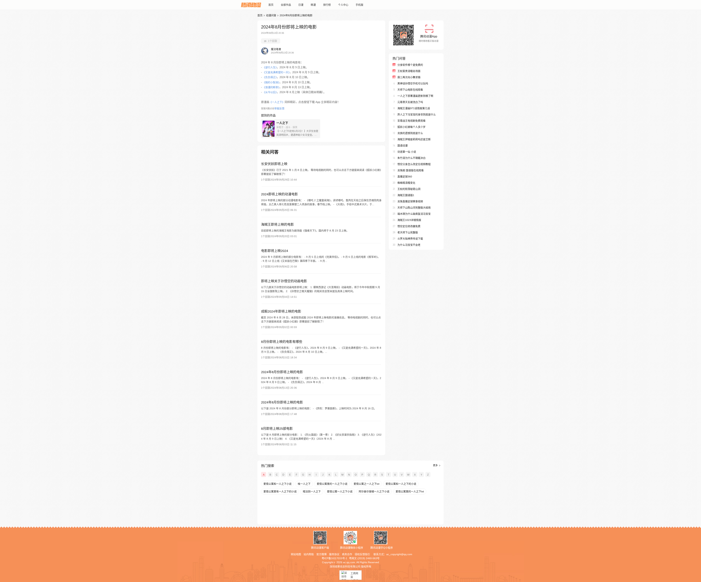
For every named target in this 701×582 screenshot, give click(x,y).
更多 (435, 465)
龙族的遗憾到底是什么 (410, 133)
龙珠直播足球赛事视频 (410, 201)
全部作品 (286, 4)
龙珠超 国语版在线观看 (410, 170)
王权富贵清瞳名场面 (408, 71)
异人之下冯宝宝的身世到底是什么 (416, 114)
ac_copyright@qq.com (399, 554)
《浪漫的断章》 (271, 87)
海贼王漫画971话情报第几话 (413, 108)
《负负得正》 (270, 77)
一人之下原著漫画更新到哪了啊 (415, 95)
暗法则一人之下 (312, 491)
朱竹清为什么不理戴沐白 (411, 157)
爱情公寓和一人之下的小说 (401, 483)
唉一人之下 (304, 483)
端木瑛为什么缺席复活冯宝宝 (414, 213)
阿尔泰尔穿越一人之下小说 (374, 491)
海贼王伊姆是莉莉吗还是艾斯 (414, 139)
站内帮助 (309, 554)
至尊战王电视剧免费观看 (411, 120)
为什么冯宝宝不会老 (408, 244)
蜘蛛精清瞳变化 (406, 182)
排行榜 (327, 4)
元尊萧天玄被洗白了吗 (410, 102)
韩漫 (313, 4)
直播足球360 (404, 176)
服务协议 (334, 554)
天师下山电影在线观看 (410, 89)
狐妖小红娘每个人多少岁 (411, 126)
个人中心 (343, 4)
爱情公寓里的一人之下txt (410, 491)
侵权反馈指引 (362, 554)
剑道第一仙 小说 (406, 151)
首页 (270, 4)
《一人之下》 (277, 102)
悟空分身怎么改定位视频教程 (414, 164)
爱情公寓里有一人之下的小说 (280, 491)
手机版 (359, 4)
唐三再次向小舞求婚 (408, 77)
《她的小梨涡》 (271, 82)
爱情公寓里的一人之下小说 (332, 483)
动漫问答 (271, 15)
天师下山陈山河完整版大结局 (414, 207)
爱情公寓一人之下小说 (340, 491)
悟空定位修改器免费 (408, 226)
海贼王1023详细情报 (409, 220)
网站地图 (296, 554)
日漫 (300, 4)
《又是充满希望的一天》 (276, 72)
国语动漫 (402, 145)
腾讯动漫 (251, 4)
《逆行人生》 (270, 67)
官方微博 (321, 554)
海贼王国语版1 (405, 195)
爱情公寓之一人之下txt (366, 483)
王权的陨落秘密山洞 (408, 188)
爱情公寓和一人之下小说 (277, 483)
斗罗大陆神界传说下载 (410, 238)
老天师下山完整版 (407, 232)
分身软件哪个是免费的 (410, 64)
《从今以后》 (270, 92)
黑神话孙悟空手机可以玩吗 (412, 83)
